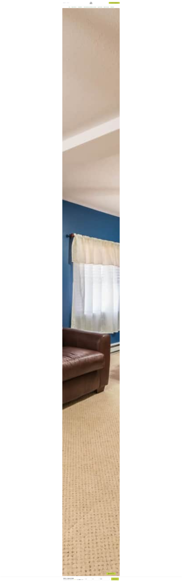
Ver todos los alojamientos (114, 2)
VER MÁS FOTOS (111, 573)
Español (64, 2)
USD (67, 2)
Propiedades (80, 7)
